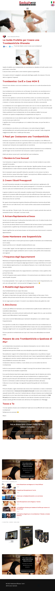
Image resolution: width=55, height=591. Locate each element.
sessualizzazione (7, 168)
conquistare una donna (14, 143)
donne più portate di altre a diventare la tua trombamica (35, 148)
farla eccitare (36, 168)
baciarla (43, 168)
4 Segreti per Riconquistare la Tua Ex (26, 490)
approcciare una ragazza (15, 166)
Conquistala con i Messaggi (39, 399)
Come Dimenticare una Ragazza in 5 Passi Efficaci (30, 484)
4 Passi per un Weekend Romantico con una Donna (30, 496)
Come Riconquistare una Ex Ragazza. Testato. (29, 501)
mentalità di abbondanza (10, 311)
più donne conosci (12, 154)
